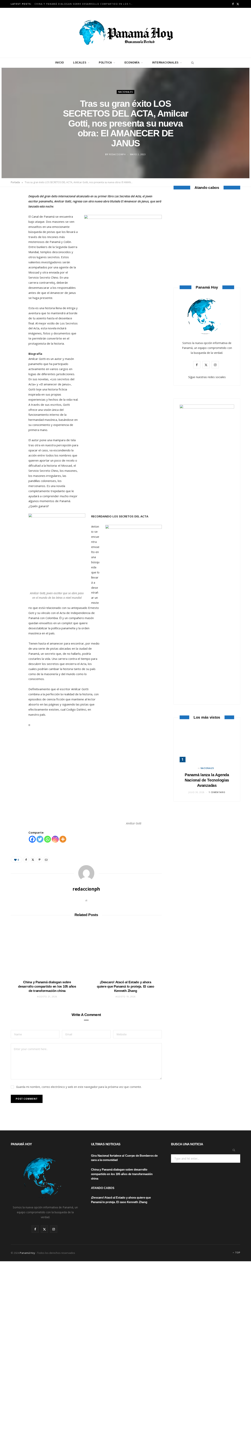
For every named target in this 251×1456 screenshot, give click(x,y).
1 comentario (217, 792)
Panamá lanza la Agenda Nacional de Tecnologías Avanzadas (207, 780)
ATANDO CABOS (207, 254)
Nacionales (125, 91)
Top (237, 1252)
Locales (79, 62)
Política (105, 62)
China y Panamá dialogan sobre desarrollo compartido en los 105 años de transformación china (85, 4)
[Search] (191, 63)
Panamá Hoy (27, 1253)
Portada (15, 182)
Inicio (59, 62)
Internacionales (165, 62)
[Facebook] (16, 210)
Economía (132, 62)
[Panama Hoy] (125, 33)
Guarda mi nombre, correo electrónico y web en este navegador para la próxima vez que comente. (79, 1087)
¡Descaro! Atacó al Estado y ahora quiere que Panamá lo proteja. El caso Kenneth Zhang (125, 986)
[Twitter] (16, 220)
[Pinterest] (16, 230)
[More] (62, 839)
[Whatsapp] (47, 839)
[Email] (16, 240)
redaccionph (117, 154)
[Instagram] (55, 839)
